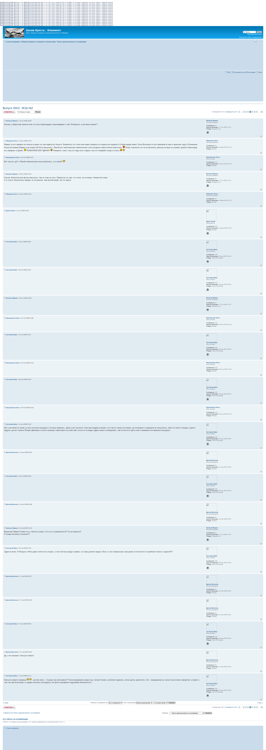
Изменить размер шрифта (260, 41)
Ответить (6, 111)
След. (260, 703)
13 (262, 112)
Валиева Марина (12, 121)
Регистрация (250, 72)
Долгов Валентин (12, 452)
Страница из (231, 112)
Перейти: (165, 713)
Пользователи (238, 72)
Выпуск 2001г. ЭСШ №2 (18, 108)
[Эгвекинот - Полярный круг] (14, 32)
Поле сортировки (129, 702)
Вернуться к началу (261, 136)
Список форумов (13, 42)
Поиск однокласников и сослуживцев (71, 42)
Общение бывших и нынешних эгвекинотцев (38, 42)
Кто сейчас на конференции (15, 719)
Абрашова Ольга (12, 141)
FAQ (228, 72)
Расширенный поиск (254, 34)
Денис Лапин (10, 210)
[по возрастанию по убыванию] (164, 702)
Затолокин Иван (11, 241)
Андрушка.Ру (257, 37)
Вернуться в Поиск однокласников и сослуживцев (22, 713)
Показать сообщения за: (99, 702)
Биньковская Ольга (13, 157)
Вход (260, 72)
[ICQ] (207, 132)
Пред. (6, 703)
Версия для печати (255, 41)
